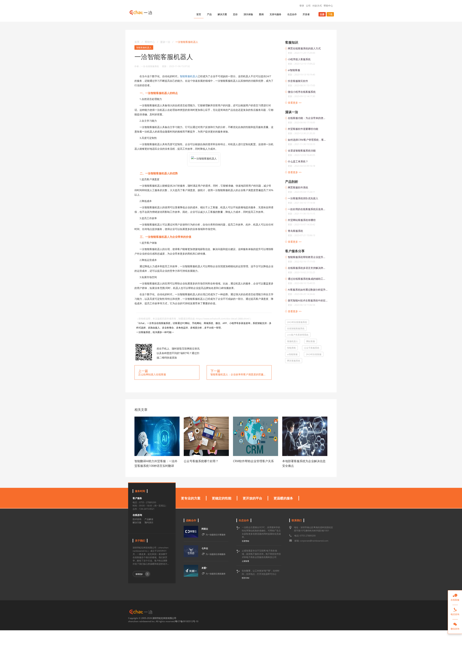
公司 (308, 5)
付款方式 (317, 5)
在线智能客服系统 (295, 328)
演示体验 (248, 14)
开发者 (306, 14)
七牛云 (205, 548)
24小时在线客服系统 (297, 322)
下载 (330, 14)
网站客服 (310, 341)
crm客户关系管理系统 (297, 334)
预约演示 (149, 522)
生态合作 (292, 14)
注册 (322, 14)
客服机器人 (292, 341)
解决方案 (222, 14)
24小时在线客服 (313, 354)
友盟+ (204, 567)
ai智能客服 (292, 354)
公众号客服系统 (311, 347)
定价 (235, 14)
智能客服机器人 (143, 47)
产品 (209, 14)
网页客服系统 (293, 360)
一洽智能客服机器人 (186, 42)
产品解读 (149, 519)
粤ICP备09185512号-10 (186, 621)
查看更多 (139, 574)
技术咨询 (137, 519)
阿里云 (205, 528)
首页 (198, 14)
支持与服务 (275, 14)
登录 (301, 5)
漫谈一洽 (165, 42)
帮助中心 (328, 5)
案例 (261, 14)
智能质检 (291, 347)
